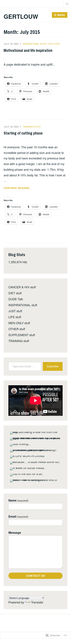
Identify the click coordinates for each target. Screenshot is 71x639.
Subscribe (53, 366)
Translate (37, 602)
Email (18, 516)
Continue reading (17, 188)
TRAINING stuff (32, 126)
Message (14, 533)
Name (18, 500)
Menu (61, 15)
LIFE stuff (54, 43)
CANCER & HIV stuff (22, 287)
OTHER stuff (16, 329)
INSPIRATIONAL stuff (35, 43)
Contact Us (35, 576)
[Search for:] (67, 4)
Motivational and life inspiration (28, 50)
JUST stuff (15, 311)
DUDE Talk (15, 299)
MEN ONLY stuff (19, 323)
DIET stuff (15, 293)
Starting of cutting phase (23, 133)
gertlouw (21, 16)
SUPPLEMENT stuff (21, 335)
